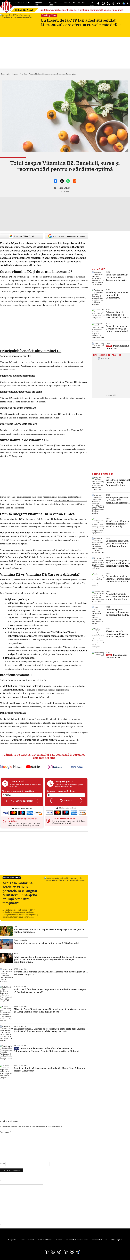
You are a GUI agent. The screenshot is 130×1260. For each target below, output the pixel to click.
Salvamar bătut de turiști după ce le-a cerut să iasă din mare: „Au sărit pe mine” (117, 315)
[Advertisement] (44, 851)
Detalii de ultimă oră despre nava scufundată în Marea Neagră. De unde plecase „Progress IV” (49, 1069)
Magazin (76, 2)
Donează (68, 800)
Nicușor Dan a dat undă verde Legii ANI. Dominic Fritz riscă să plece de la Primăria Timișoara (51, 973)
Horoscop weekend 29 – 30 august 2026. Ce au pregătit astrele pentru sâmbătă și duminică (49, 930)
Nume (2, 1164)
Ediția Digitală (116, 1240)
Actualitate (19, 2)
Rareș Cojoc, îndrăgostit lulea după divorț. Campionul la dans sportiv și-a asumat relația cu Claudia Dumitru (118, 483)
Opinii (84, 2)
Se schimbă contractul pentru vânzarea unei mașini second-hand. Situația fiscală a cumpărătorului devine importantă (117, 544)
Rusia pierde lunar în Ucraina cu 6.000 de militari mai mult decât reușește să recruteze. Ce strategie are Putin (117, 329)
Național (66, 2)
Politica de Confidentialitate (77, 1240)
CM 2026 (92, 3)
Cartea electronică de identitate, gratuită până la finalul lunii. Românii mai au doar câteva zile (118, 579)
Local (28, 2)
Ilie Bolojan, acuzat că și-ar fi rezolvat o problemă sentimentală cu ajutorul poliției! (81, 10)
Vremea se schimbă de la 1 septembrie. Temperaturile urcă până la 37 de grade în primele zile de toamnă (117, 277)
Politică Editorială (45, 1240)
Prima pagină (5, 74)
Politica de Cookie (99, 1240)
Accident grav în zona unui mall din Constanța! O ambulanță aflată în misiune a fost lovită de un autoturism (117, 295)
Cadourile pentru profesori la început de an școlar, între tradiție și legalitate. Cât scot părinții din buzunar (117, 612)
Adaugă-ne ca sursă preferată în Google (69, 236)
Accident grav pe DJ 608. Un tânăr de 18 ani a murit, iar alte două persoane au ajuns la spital (117, 597)
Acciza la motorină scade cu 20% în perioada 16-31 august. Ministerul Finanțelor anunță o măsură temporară (20, 893)
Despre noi (12, 1240)
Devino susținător (24, 801)
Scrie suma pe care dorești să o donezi (61, 791)
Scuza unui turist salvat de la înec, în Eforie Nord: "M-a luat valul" (46, 943)
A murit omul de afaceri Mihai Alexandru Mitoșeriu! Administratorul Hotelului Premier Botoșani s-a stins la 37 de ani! (47, 1049)
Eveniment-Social (38, 3)
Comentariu (5, 1132)
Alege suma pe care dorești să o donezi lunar (18, 791)
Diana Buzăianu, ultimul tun (117, 347)
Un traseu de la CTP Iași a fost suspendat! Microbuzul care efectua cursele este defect (81, 22)
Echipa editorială (28, 1240)
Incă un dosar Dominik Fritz (116, 656)
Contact (59, 1240)
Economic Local (53, 3)
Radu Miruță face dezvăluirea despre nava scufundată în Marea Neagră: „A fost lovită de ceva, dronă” (50, 990)
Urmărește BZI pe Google (24, 236)
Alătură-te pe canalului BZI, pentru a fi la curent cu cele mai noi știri (44, 756)
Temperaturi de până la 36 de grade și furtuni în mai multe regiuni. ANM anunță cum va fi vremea (118, 563)
